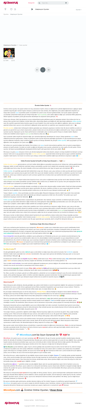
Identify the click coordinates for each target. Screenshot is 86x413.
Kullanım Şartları (29, 400)
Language (78, 403)
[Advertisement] (43, 30)
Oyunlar (78, 10)
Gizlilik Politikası (39, 400)
